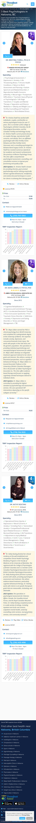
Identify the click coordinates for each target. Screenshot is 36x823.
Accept (22, 818)
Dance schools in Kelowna (11, 745)
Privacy (4, 817)
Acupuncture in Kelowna (11, 734)
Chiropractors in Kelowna (11, 742)
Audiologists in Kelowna (10, 739)
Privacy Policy (26, 815)
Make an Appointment (14, 207)
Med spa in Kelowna (9, 760)
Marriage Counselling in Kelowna (13, 754)
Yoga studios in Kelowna (11, 793)
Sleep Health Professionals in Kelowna (15, 781)
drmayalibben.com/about (15, 428)
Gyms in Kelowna (8, 748)
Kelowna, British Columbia (15, 729)
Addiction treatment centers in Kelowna (15, 737)
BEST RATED (4, 9)
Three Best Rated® (16, 821)
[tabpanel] (18, 44)
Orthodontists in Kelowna (11, 769)
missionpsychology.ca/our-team (16, 211)
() (23, 65)
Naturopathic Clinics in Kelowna (13, 763)
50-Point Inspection (20, 21)
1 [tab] (16, 51)
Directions (25, 71)
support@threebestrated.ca (15, 808)
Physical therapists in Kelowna (12, 775)
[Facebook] (1, 815)
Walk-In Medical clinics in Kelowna (14, 784)
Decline (29, 818)
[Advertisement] (18, 702)
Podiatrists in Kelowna (10, 778)
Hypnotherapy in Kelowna (11, 751)
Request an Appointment (15, 419)
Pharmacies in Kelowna (10, 772)
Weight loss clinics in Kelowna (12, 790)
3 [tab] (19, 51)
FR (31, 9)
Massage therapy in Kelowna (12, 757)
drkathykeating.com (13, 638)
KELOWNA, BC (14, 9)
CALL (8, 56)
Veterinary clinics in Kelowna (12, 787)
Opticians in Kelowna (10, 766)
